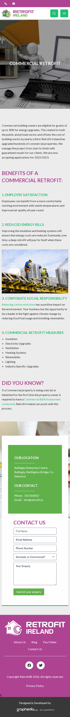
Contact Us (35, 649)
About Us (20, 642)
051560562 (32, 495)
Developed (40, 703)
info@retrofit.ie (33, 499)
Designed (25, 703)
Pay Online (49, 642)
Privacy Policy (35, 685)
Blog (34, 642)
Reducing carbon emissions (18, 304)
